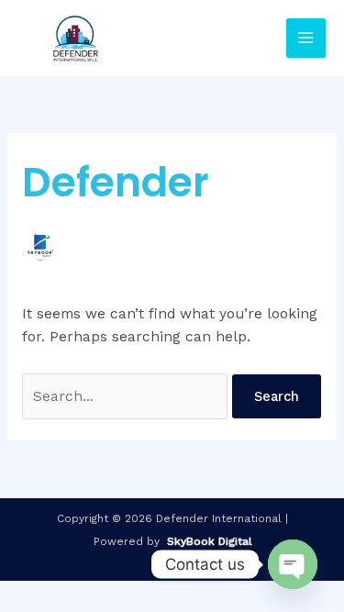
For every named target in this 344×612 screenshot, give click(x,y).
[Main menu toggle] (306, 38)
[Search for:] (127, 396)
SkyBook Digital (209, 541)
